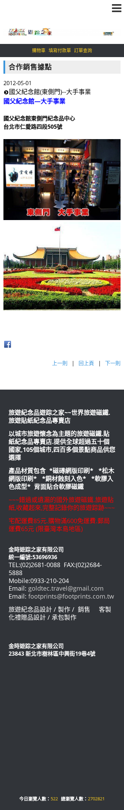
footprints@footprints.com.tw (71, 596)
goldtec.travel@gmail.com (66, 588)
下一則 (113, 363)
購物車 (38, 50)
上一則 (60, 363)
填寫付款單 (60, 50)
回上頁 (86, 363)
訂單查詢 (83, 50)
